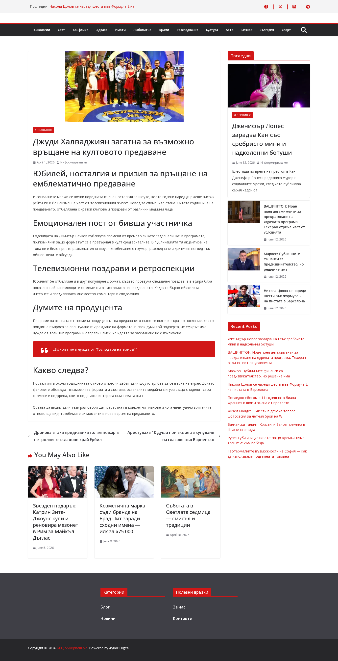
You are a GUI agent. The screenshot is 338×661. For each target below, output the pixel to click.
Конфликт (80, 30)
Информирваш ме (74, 162)
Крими (164, 30)
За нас (179, 607)
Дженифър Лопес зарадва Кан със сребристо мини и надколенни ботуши (262, 139)
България (267, 30)
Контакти (182, 618)
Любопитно (142, 30)
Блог (105, 607)
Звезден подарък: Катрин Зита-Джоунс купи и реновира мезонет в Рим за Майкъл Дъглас (55, 521)
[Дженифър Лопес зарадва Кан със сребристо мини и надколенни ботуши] (269, 85)
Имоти (120, 30)
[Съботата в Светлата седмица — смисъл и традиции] (190, 470)
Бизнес (246, 30)
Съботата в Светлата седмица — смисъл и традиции (188, 515)
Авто (230, 30)
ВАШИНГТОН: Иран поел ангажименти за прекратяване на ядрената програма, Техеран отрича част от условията (284, 219)
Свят (61, 30)
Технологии (41, 30)
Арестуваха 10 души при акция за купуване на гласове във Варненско (170, 436)
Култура (212, 30)
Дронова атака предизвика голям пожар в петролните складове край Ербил (76, 436)
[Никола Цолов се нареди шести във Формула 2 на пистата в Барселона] (244, 299)
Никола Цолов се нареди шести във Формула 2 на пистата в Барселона (285, 295)
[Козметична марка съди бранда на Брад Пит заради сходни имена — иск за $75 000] (124, 470)
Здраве (101, 30)
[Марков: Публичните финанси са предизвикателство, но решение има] (244, 265)
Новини (108, 618)
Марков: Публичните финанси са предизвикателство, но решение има (284, 261)
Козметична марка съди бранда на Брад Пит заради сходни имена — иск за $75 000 (122, 518)
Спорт (286, 30)
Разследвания (187, 30)
